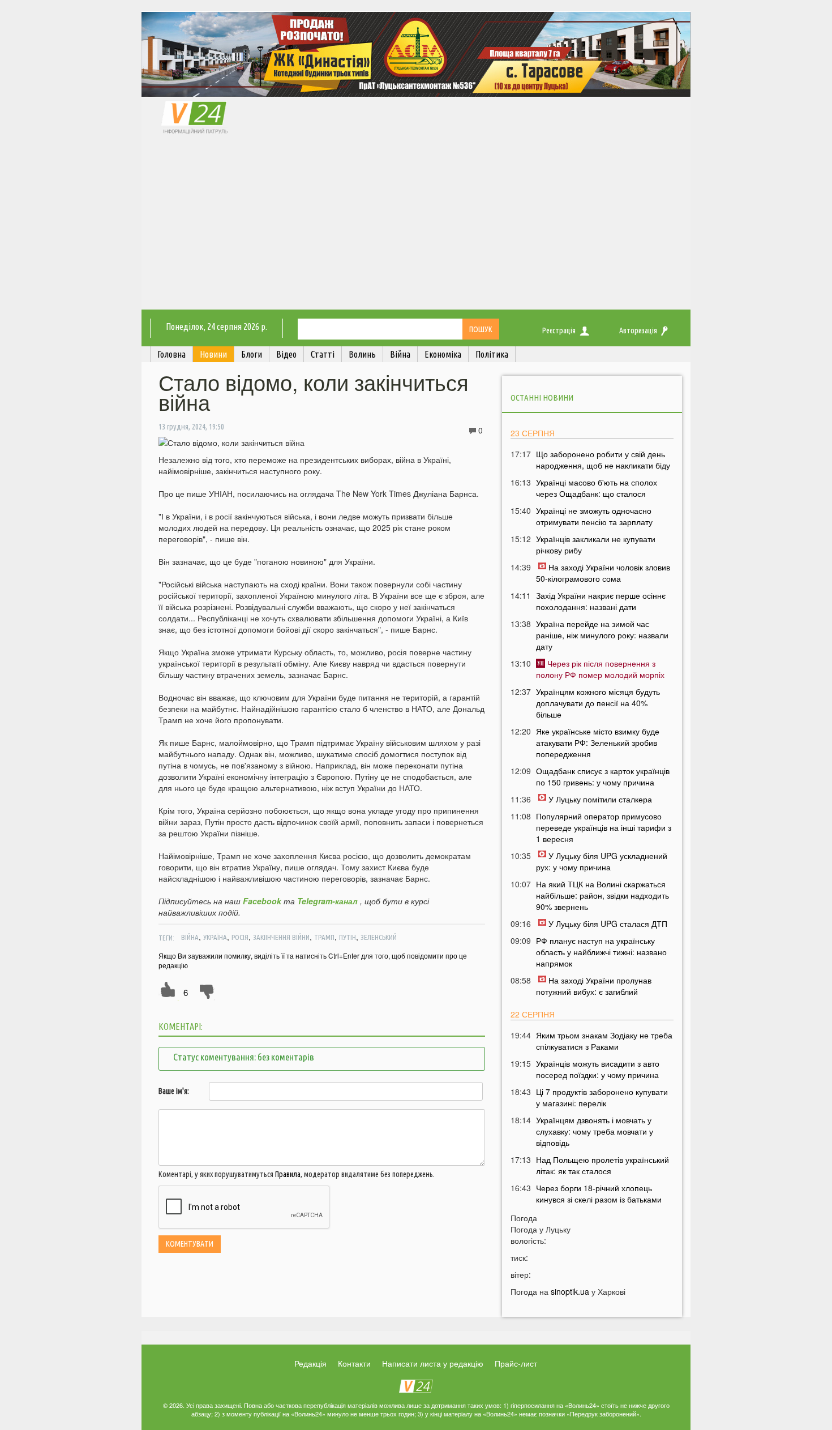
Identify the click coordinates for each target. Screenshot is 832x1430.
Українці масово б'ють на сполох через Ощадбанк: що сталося (596, 487)
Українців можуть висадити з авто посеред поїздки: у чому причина (597, 1069)
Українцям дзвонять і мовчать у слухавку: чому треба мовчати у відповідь (594, 1131)
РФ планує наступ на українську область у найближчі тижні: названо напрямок (601, 952)
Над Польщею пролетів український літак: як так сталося (602, 1165)
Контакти (354, 1363)
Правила (288, 1174)
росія (239, 937)
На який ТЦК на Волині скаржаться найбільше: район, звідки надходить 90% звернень (602, 895)
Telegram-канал (327, 901)
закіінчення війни (281, 937)
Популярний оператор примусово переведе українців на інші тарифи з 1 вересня (603, 827)
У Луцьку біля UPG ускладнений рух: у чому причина (601, 861)
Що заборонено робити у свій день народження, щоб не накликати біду (603, 459)
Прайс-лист (516, 1363)
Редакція (310, 1363)
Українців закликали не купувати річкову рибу (595, 544)
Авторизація (638, 330)
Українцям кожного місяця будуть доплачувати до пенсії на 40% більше (598, 703)
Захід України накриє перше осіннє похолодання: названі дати (601, 601)
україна (215, 937)
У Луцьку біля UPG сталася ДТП (607, 923)
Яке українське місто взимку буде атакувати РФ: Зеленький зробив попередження (597, 742)
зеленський (379, 937)
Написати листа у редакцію (432, 1363)
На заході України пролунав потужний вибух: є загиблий (593, 985)
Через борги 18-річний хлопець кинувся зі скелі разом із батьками (599, 1193)
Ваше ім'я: (173, 1091)
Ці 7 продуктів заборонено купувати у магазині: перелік (602, 1097)
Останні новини (542, 397)
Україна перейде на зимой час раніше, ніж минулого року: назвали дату (602, 635)
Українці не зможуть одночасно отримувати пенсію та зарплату (594, 516)
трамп (324, 937)
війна (190, 937)
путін (347, 937)
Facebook (262, 901)
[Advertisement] (416, 224)
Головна (171, 354)
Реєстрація (559, 330)
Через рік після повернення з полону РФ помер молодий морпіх (600, 669)
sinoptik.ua (570, 1291)
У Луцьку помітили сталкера (600, 799)
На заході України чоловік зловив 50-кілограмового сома (603, 572)
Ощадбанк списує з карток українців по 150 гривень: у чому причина (603, 776)
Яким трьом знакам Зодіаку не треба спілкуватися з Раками (604, 1040)
